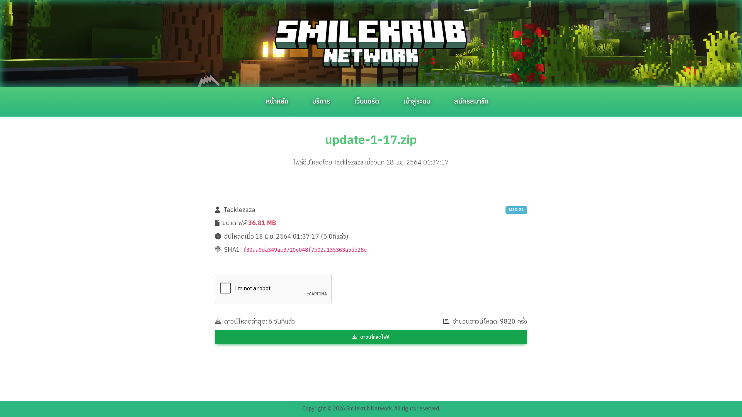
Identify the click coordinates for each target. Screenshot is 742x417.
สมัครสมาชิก (471, 101)
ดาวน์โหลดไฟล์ (375, 337)
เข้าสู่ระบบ (416, 101)
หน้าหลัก (277, 101)
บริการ (321, 101)
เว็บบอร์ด (366, 101)
